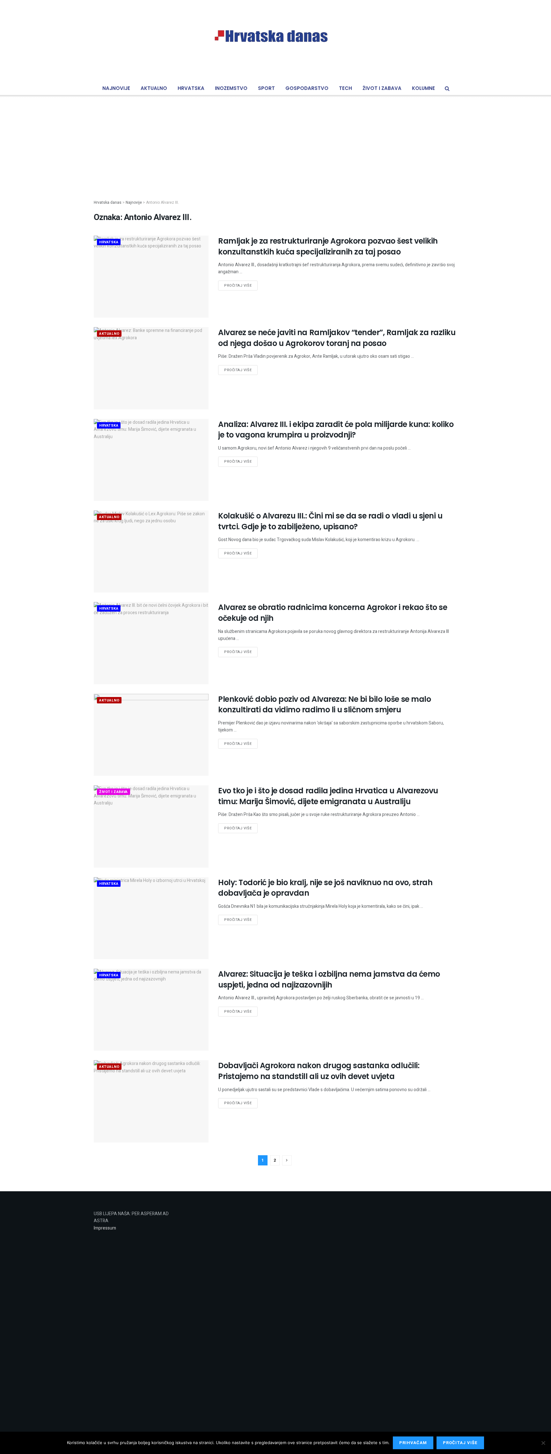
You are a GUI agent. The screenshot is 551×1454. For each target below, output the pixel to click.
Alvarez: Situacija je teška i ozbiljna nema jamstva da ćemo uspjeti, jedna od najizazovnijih (329, 979)
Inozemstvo (231, 88)
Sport (266, 88)
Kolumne (423, 88)
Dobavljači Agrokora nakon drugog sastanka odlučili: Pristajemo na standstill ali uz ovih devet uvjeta (319, 1071)
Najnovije (116, 88)
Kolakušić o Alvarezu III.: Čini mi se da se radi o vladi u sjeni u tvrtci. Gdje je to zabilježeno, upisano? (330, 521)
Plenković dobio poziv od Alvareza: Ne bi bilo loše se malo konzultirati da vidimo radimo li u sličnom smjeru (324, 704)
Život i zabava (382, 88)
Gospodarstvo (306, 88)
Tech (345, 88)
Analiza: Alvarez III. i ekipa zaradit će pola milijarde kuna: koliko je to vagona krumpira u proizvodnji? (335, 429)
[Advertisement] (275, 142)
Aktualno (154, 88)
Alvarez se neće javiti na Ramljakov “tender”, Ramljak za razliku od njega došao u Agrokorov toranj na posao (336, 338)
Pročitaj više (238, 285)
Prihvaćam (413, 1443)
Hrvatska (191, 88)
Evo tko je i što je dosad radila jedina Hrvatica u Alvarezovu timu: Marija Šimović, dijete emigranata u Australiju (328, 796)
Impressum (105, 1228)
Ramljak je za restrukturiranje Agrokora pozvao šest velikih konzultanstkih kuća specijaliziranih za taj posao (328, 246)
